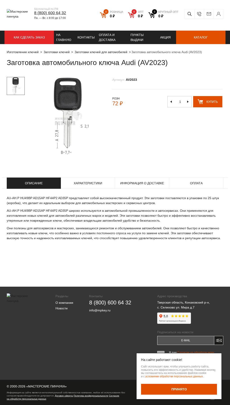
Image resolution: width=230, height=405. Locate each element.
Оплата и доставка (107, 37)
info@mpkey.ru (209, 14)
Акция (165, 37)
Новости (61, 308)
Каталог (201, 37)
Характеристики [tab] (88, 183)
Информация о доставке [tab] (142, 183)
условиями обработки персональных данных (174, 376)
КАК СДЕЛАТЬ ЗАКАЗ (29, 37)
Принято (179, 389)
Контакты (86, 37)
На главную (63, 37)
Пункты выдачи (137, 37)
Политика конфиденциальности (91, 395)
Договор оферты (64, 395)
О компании (64, 302)
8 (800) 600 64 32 (50, 13)
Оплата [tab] (196, 183)
